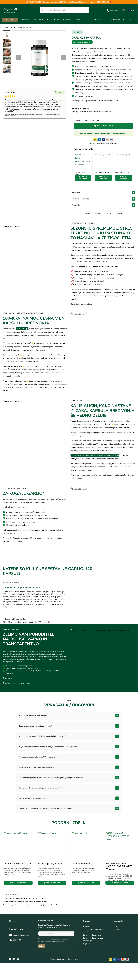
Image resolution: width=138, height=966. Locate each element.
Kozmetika (36, 20)
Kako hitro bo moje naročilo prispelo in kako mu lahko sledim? (45, 808)
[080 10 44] (108, 10)
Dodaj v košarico (105, 126)
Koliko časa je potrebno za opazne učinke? (37, 767)
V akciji (77, 20)
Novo (48, 20)
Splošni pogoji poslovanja (92, 935)
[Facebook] (10, 959)
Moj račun (86, 944)
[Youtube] (18, 959)
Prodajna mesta (116, 20)
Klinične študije (99, 20)
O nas (129, 20)
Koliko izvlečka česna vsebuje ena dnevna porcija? (40, 788)
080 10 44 (114, 10)
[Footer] (14, 959)
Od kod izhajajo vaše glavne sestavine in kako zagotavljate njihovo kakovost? (51, 777)
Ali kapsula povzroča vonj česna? (33, 715)
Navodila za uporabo (80, 199)
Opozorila (76, 205)
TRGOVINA (8, 20)
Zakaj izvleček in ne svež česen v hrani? (35, 726)
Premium (25, 20)
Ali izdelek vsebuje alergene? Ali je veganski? (38, 757)
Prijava (41, 946)
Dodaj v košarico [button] (83, 178)
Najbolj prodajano (62, 20)
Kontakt (116, 930)
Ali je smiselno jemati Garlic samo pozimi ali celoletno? (42, 736)
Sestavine (76, 192)
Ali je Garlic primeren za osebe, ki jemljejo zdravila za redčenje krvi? (48, 746)
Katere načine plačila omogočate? (33, 798)
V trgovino (86, 926)
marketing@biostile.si (21, 935)
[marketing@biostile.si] (10, 935)
